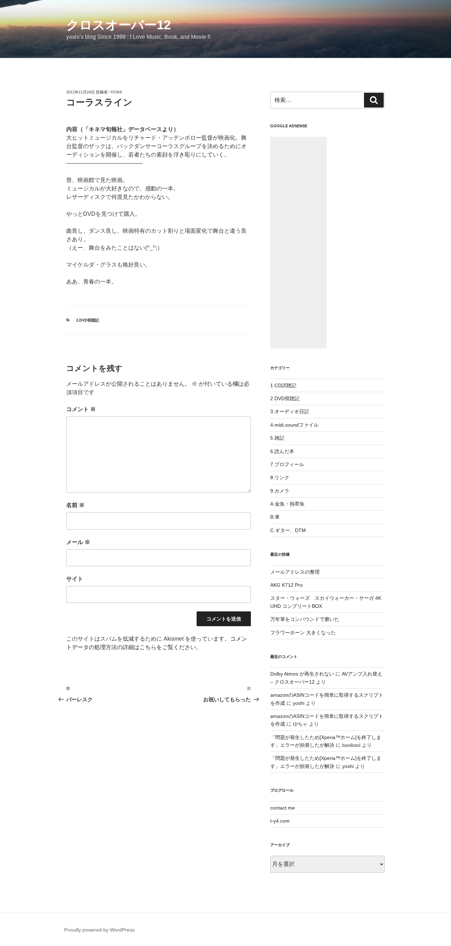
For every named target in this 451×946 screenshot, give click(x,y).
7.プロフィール (287, 464)
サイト (74, 579)
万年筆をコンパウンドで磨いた (304, 619)
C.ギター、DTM (288, 530)
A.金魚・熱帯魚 (287, 504)
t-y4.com (280, 821)
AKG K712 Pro (286, 585)
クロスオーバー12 (118, 25)
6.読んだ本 (282, 451)
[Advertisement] (298, 242)
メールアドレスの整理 (295, 572)
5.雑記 (277, 438)
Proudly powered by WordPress (99, 930)
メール (78, 542)
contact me (282, 808)
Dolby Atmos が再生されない (302, 674)
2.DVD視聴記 (87, 320)
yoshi (116, 92)
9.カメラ (279, 491)
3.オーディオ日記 (289, 411)
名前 (75, 505)
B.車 (275, 517)
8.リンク (279, 477)
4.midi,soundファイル (294, 425)
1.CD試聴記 (283, 385)
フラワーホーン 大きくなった (303, 632)
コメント (81, 409)
